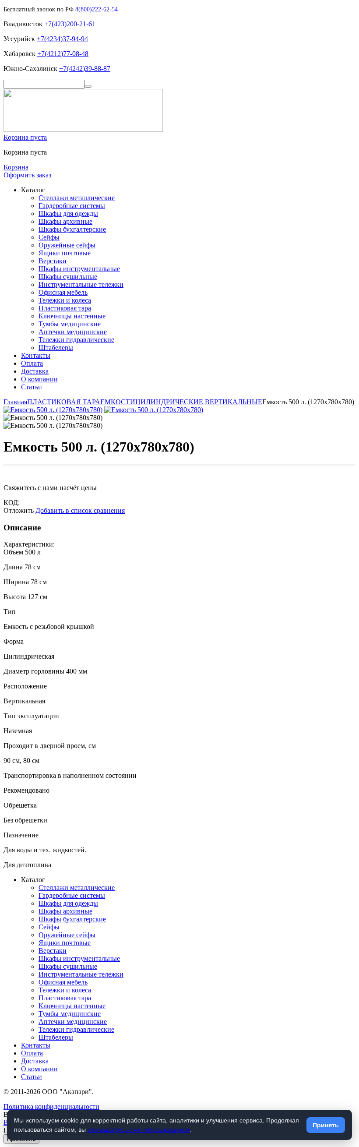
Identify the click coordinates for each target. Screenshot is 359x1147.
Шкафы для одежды (68, 213)
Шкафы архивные (65, 221)
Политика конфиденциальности (51, 1106)
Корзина (16, 167)
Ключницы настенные (72, 316)
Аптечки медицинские (73, 331)
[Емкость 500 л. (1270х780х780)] (53, 409)
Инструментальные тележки (81, 284)
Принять (326, 1125)
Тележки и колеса (65, 300)
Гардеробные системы (72, 205)
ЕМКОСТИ (117, 402)
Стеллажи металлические (77, 197)
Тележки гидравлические (76, 339)
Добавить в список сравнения (80, 510)
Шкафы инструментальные (79, 268)
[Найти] (88, 86)
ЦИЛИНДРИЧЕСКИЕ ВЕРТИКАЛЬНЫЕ (198, 402)
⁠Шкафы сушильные (68, 276)
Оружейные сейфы (67, 245)
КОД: (12, 502)
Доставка (35, 371)
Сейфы (49, 237)
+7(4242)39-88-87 (84, 68)
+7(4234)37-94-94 (62, 38)
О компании (39, 379)
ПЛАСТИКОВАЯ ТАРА (63, 402)
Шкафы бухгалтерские (72, 229)
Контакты (35, 355)
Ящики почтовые (65, 253)
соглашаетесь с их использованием (139, 1129)
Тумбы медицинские (70, 324)
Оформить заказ (27, 175)
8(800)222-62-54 (96, 9)
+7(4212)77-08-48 (62, 53)
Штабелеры (56, 347)
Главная (15, 402)
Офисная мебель (63, 292)
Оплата (32, 363)
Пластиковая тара (65, 308)
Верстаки (53, 261)
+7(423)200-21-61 (69, 24)
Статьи (31, 387)
